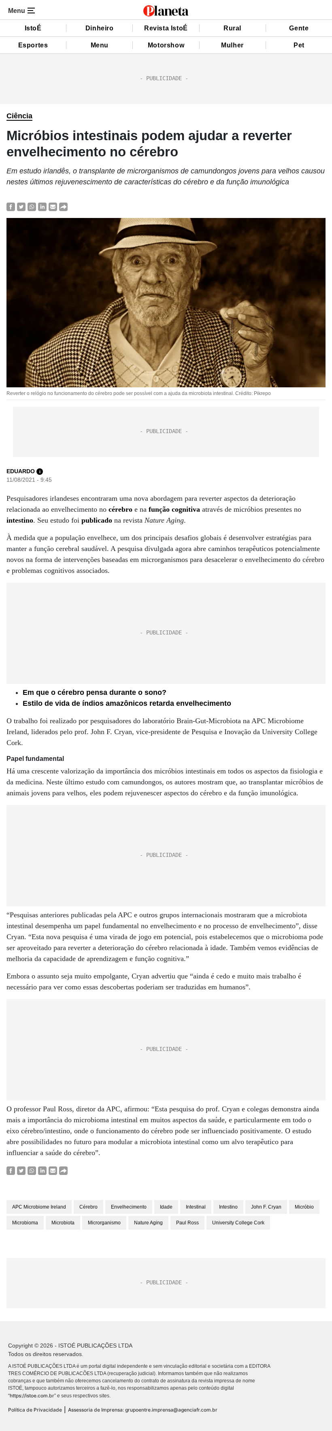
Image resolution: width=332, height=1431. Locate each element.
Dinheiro (99, 28)
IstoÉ (33, 28)
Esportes (33, 45)
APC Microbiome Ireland (39, 1207)
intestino (19, 520)
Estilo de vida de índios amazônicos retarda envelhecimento (127, 703)
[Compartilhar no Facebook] (10, 206)
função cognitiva (174, 509)
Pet (299, 45)
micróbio (304, 1207)
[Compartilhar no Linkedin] (42, 206)
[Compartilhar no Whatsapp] (32, 206)
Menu (100, 45)
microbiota (62, 1223)
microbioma (25, 1223)
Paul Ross (187, 1223)
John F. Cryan (266, 1207)
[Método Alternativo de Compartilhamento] (63, 206)
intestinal (196, 1207)
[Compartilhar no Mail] (53, 206)
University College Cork (238, 1223)
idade (166, 1207)
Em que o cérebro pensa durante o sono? (94, 692)
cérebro (120, 509)
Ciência (19, 116)
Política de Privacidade (35, 1410)
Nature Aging (148, 1223)
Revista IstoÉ (166, 28)
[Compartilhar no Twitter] (21, 206)
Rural (232, 28)
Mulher (232, 45)
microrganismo (104, 1223)
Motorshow (166, 45)
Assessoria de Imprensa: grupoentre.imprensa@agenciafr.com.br (142, 1410)
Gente (299, 28)
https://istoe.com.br (32, 1396)
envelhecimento (129, 1207)
